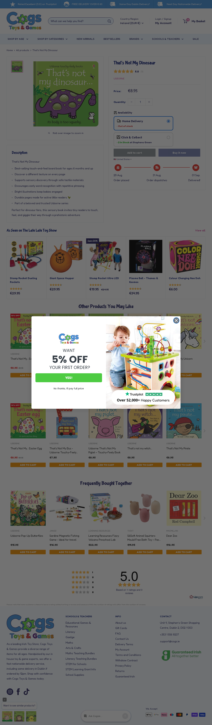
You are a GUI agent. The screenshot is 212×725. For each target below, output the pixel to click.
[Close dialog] (176, 320)
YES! (68, 377)
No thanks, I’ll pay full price (69, 388)
